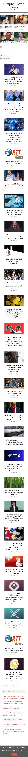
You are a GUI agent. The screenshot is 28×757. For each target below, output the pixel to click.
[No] (26, 751)
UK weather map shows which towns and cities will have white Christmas (14, 442)
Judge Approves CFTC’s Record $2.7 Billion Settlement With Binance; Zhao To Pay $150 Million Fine (14, 598)
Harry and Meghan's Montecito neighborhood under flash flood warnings (14, 186)
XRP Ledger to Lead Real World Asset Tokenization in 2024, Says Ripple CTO (14, 237)
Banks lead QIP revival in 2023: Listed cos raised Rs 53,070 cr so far (14, 571)
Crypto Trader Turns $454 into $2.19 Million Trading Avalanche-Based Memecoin (14, 368)
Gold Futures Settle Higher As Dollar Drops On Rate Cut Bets (14, 650)
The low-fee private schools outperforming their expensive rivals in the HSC (14, 286)
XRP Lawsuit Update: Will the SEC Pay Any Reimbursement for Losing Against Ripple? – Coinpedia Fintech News (14, 341)
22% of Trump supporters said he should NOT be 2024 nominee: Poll (14, 418)
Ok (14, 754)
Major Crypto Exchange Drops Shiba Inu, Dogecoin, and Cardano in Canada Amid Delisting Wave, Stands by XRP (14, 313)
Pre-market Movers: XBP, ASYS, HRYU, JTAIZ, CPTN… (14, 163)
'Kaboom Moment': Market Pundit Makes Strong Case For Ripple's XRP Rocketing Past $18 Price (14, 625)
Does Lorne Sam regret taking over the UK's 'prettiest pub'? (14, 393)
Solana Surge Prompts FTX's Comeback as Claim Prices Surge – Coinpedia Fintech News (14, 467)
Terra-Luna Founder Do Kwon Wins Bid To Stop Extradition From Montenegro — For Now (14, 675)
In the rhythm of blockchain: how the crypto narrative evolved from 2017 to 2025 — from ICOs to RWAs (14, 108)
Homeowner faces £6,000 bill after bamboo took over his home (14, 492)
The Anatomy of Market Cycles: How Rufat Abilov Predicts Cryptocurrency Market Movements (14, 80)
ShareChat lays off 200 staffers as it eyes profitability (14, 261)
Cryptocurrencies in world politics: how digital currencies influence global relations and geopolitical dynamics (14, 137)
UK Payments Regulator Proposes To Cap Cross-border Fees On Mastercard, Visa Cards (14, 546)
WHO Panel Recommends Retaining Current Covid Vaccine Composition (14, 212)
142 (13, 686)
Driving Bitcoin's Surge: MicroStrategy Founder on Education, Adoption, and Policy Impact (14, 518)
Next (17, 686)
